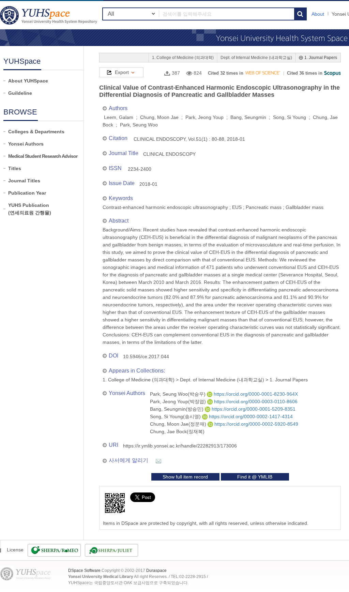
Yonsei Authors (26, 144)
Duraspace (156, 570)
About (318, 14)
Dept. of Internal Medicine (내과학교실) (256, 57)
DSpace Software (84, 570)
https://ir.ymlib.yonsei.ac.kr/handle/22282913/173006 (180, 446)
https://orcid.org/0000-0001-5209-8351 (252, 409)
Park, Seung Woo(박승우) (178, 394)
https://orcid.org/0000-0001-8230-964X (255, 394)
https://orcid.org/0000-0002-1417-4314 (250, 416)
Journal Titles (24, 180)
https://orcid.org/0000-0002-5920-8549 (255, 424)
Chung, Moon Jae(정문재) (179, 424)
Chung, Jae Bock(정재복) (177, 431)
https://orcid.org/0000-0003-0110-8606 (255, 401)
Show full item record (185, 477)
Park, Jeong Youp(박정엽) (178, 401)
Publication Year (27, 193)
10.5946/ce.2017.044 (146, 356)
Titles (14, 168)
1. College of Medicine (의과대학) (183, 57)
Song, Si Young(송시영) (176, 416)
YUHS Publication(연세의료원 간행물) (29, 208)
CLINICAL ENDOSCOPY (169, 154)
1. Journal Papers (320, 57)
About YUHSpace (28, 81)
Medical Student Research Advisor (42, 156)
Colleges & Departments (36, 131)
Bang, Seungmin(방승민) (177, 409)
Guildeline (20, 93)
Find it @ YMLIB (254, 477)
